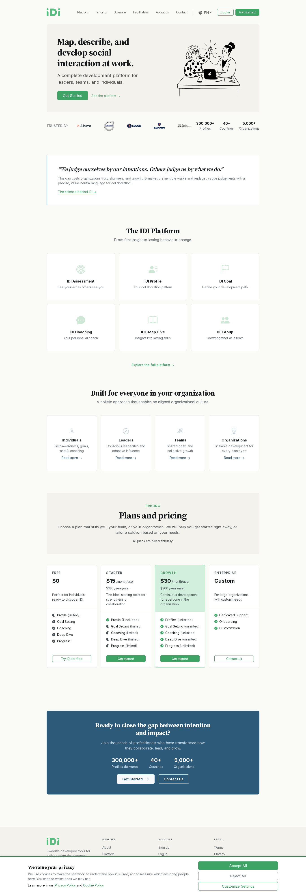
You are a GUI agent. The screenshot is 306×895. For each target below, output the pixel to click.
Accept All (238, 865)
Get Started (72, 95)
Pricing (102, 12)
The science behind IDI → (77, 192)
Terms (218, 847)
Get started (126, 659)
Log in (162, 854)
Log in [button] (225, 12)
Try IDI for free (72, 659)
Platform (83, 12)
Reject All (238, 876)
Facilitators (141, 12)
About (106, 847)
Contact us (234, 659)
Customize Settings (238, 886)
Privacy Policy (65, 885)
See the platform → (105, 96)
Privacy (219, 854)
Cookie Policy (93, 885)
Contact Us (173, 779)
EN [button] (206, 13)
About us (162, 12)
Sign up (164, 847)
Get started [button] (247, 12)
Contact (181, 12)
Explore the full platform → (153, 365)
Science (120, 12)
